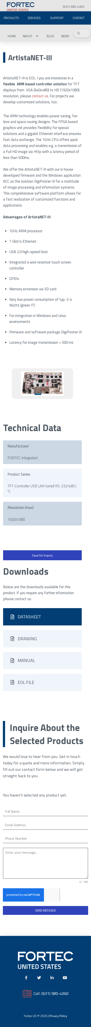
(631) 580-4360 (55, 993)
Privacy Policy (58, 1015)
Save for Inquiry (42, 555)
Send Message (45, 910)
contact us (40, 96)
